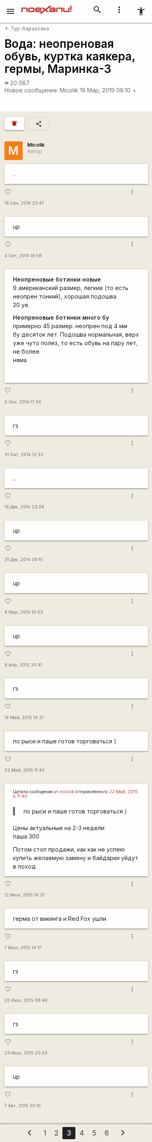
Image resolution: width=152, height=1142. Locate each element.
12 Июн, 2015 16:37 (24, 895)
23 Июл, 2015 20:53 (25, 1053)
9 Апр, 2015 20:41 (23, 665)
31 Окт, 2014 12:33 (23, 454)
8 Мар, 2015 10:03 (23, 612)
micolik (67, 791)
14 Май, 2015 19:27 (24, 717)
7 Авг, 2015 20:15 (22, 1105)
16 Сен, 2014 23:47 (24, 203)
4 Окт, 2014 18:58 (23, 255)
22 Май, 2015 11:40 (24, 770)
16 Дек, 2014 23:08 (24, 507)
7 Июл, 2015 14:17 (22, 947)
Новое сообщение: (31, 90)
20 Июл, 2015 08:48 (25, 1000)
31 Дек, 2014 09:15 (23, 559)
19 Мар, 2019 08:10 (108, 90)
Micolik (69, 90)
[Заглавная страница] (46, 5)
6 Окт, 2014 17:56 (22, 402)
